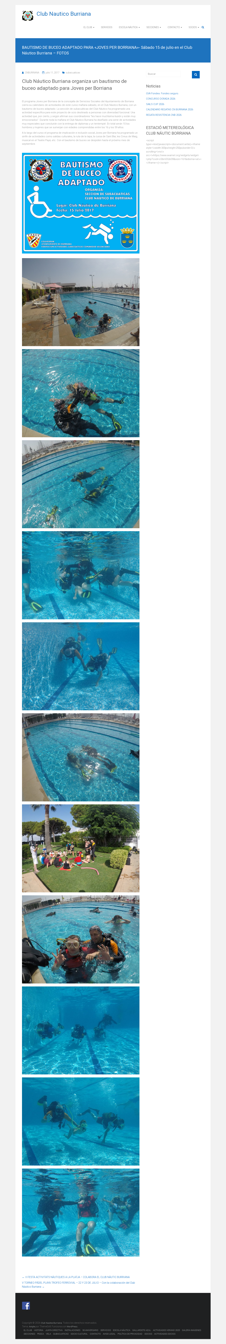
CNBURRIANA (32, 72)
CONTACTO (174, 27)
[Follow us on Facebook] (26, 1306)
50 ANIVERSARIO (90, 1330)
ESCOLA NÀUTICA (128, 27)
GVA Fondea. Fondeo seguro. (162, 93)
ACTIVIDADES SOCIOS (164, 1334)
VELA (48, 1334)
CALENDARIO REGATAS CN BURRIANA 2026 (169, 109)
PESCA (40, 1334)
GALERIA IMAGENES (191, 1330)
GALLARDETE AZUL (141, 1330)
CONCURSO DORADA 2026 (160, 98)
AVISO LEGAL (109, 1334)
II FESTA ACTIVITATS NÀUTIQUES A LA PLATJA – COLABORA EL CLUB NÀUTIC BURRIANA (76, 1277)
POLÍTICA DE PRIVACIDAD (130, 1334)
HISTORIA (38, 1330)
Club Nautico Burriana (64, 13)
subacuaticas (73, 72)
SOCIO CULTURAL (79, 1334)
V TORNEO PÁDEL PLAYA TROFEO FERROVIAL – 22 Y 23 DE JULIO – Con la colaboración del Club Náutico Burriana (78, 1284)
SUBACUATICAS (60, 1334)
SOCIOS (193, 27)
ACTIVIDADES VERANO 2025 (166, 1330)
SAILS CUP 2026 (155, 104)
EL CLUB (88, 27)
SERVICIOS (106, 27)
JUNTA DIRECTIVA (54, 1330)
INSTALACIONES (72, 1330)
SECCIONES (152, 27)
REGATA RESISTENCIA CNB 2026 (163, 114)
